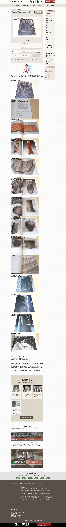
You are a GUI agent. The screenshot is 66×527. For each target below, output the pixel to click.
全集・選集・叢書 (49, 53)
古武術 (42, 488)
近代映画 (45, 497)
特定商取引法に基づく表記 (31, 483)
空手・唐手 (25, 488)
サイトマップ (46, 483)
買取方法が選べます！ (37, 48)
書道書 (47, 27)
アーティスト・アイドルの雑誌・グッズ (50, 50)
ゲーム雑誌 (22, 499)
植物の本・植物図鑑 (42, 493)
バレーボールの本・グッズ (50, 59)
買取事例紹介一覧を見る (26, 417)
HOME (12, 5)
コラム (46, 69)
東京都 (17, 478)
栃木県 (42, 478)
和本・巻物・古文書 (24, 491)
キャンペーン (47, 73)
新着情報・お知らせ (48, 71)
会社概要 (52, 5)
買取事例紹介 (25, 5)
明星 (39, 497)
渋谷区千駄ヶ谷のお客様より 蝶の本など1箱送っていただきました (27, 395)
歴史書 (41, 491)
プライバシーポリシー (39, 483)
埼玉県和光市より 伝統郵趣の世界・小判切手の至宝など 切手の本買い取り (16, 395)
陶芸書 (32, 490)
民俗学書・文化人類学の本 (50, 58)
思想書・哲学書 (48, 32)
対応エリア (40, 5)
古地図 (47, 30)
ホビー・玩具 (48, 61)
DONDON (49, 497)
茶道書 (47, 25)
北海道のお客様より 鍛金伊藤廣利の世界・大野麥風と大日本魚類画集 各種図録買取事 (16, 411)
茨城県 (36, 478)
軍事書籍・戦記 (47, 488)
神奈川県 (29, 478)
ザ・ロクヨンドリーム (47, 499)
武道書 (47, 15)
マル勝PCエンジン (28, 499)
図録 (47, 39)
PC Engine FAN (41, 499)
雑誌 (47, 63)
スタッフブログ (47, 75)
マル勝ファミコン (34, 499)
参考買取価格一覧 (22, 486)
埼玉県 (23, 478)
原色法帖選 (48, 490)
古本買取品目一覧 (48, 13)
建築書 (47, 22)
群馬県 (48, 478)
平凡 (42, 497)
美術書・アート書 (49, 20)
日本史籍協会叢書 (46, 491)
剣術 (39, 488)
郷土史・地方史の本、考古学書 (50, 56)
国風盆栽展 (47, 493)
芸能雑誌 (36, 497)
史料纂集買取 (52, 491)
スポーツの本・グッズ (49, 47)
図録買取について (38, 52)
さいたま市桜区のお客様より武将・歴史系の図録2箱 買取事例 (37, 395)
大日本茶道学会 (39, 490)
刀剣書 (47, 18)
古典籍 (47, 37)
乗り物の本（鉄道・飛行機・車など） (50, 42)
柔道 (34, 488)
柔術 (36, 488)
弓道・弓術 (30, 488)
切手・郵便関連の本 (49, 45)
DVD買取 (22, 496)
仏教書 (47, 34)
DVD (47, 51)
